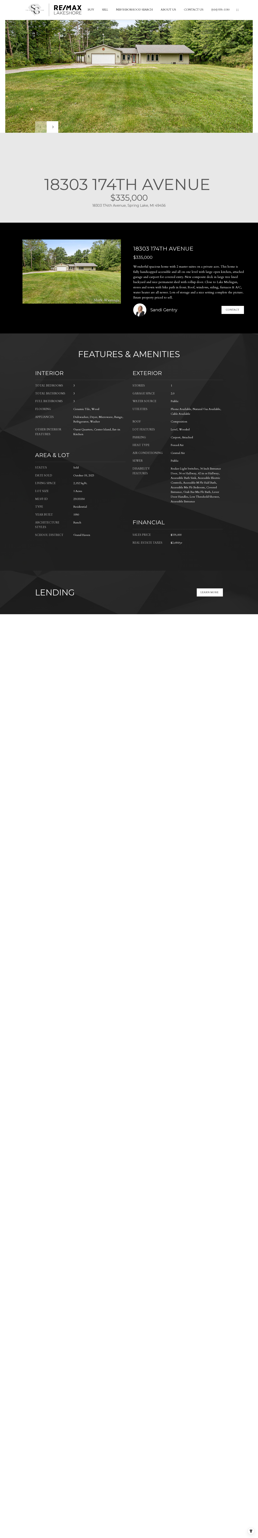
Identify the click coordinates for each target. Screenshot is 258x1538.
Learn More (209, 592)
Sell (105, 9)
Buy (91, 9)
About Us (168, 9)
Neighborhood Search (134, 9)
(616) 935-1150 (220, 9)
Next (52, 127)
